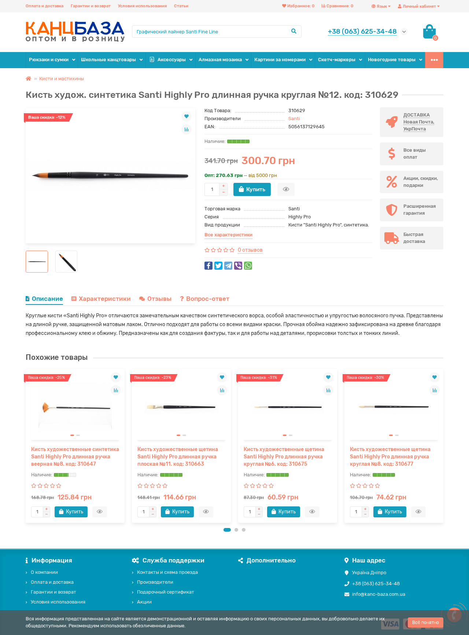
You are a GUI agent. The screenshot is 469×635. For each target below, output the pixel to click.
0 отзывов (250, 250)
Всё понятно (425, 622)
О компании (44, 572)
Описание (47, 298)
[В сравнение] (186, 129)
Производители (155, 582)
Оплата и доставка (44, 6)
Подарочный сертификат (165, 592)
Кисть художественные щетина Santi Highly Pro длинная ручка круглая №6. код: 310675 (284, 456)
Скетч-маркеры (336, 59)
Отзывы (159, 298)
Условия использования (142, 6)
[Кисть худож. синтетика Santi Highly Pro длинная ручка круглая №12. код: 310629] (110, 175)
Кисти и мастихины (61, 78)
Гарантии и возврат (91, 6)
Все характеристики (228, 234)
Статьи (181, 6)
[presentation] (26, 445)
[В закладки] (186, 116)
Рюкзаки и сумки (49, 59)
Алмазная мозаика (220, 59)
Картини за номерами (280, 59)
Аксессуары (172, 59)
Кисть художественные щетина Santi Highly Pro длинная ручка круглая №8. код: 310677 (390, 456)
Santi (294, 118)
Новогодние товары (392, 59)
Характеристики (105, 298)
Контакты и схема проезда (167, 572)
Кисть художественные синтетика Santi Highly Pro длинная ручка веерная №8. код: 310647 (75, 456)
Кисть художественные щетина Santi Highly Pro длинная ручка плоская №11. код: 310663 (177, 456)
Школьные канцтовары (108, 59)
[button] (227, 530)
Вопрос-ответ (207, 298)
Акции (144, 602)
